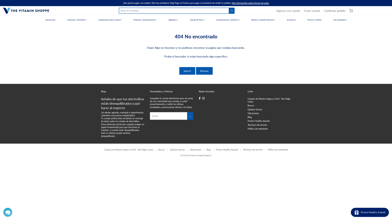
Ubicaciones (50, 20)
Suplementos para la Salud (109, 20)
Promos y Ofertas (314, 20)
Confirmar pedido (334, 10)
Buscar (251, 105)
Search (187, 70)
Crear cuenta (312, 10)
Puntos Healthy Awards (259, 121)
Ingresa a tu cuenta (288, 10)
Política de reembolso (258, 128)
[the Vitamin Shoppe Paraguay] (26, 11)
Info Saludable (340, 20)
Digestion (172, 20)
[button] (7, 212)
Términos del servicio (257, 125)
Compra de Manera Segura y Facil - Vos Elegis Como (269, 100)
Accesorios (291, 20)
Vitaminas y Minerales (76, 20)
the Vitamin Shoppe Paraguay (199, 155)
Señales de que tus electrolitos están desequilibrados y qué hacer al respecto (122, 103)
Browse (204, 70)
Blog (250, 117)
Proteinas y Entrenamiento (144, 20)
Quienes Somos (255, 109)
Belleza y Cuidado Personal (262, 20)
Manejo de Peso (196, 20)
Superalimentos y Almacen (227, 20)
